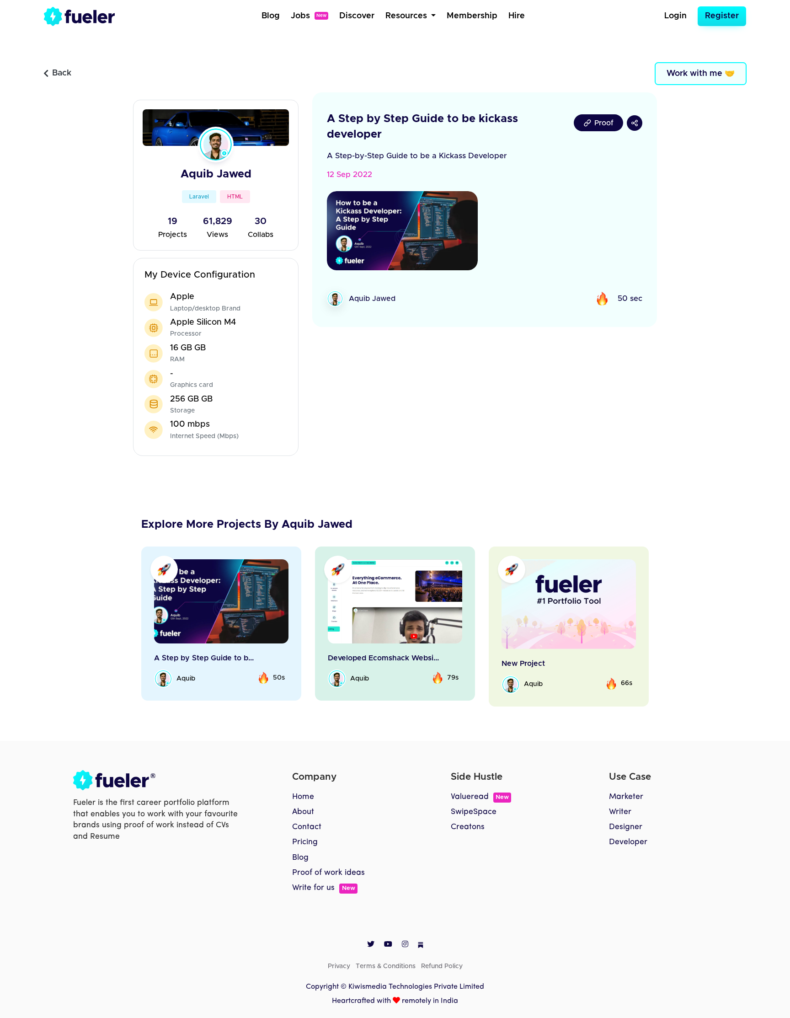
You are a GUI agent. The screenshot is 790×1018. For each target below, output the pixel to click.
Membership (472, 16)
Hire (516, 16)
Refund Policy (442, 966)
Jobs (308, 16)
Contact (306, 827)
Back (61, 73)
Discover (356, 16)
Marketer (626, 797)
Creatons (468, 827)
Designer (625, 827)
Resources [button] (407, 16)
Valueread (480, 797)
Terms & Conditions (386, 966)
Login (675, 16)
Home (303, 797)
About (303, 812)
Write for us (323, 888)
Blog (271, 16)
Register (722, 16)
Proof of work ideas (328, 873)
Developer (628, 842)
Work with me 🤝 (701, 74)
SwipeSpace (473, 812)
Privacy (339, 966)
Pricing (305, 842)
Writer (620, 812)
